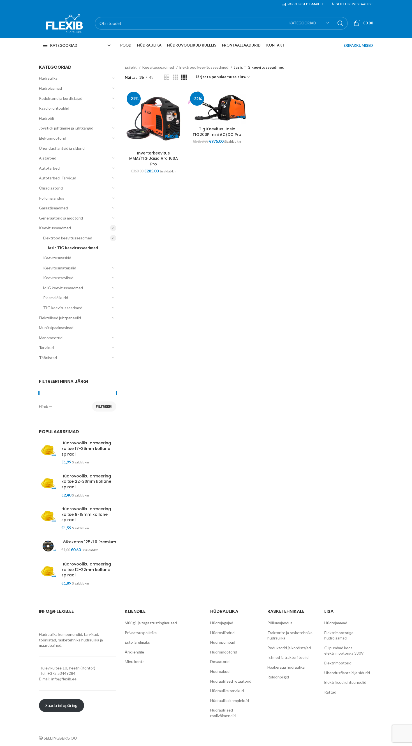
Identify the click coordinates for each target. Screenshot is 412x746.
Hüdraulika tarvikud (227, 690)
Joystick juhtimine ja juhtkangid (66, 128)
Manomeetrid (51, 337)
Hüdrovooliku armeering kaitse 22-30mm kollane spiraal (86, 482)
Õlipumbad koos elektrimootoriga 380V (344, 650)
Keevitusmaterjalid (59, 267)
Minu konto (135, 661)
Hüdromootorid (223, 652)
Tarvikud (46, 347)
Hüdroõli (46, 118)
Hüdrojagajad (221, 622)
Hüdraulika (48, 78)
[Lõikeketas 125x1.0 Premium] (48, 546)
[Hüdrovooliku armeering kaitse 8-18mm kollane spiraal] (48, 518)
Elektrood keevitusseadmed (67, 237)
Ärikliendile (134, 652)
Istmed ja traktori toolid (288, 657)
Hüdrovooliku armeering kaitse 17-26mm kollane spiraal (86, 448)
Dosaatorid (220, 661)
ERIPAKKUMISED (358, 45)
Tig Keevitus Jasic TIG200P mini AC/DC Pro (217, 131)
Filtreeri (104, 406)
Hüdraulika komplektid (229, 700)
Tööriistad (48, 357)
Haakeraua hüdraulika (286, 667)
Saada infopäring (61, 705)
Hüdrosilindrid (222, 632)
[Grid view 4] (184, 77)
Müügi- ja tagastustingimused (151, 622)
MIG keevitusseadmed (63, 287)
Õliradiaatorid (51, 188)
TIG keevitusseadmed (62, 307)
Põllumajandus (51, 198)
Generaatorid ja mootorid (61, 218)
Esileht (131, 67)
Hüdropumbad (222, 642)
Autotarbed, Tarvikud (57, 177)
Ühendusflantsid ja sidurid (62, 148)
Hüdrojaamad (50, 88)
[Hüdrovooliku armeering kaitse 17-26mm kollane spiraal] (48, 452)
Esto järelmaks (137, 642)
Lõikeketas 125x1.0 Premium (88, 542)
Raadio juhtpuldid (54, 108)
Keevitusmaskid (57, 257)
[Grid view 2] (166, 77)
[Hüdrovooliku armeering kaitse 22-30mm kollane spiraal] (48, 486)
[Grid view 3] (175, 77)
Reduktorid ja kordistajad (60, 98)
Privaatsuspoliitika (141, 632)
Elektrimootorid (52, 138)
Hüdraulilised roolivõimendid (223, 713)
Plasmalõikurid (55, 297)
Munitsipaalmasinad (56, 327)
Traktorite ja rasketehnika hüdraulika (290, 635)
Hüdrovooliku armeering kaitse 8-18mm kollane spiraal (86, 514)
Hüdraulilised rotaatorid (230, 681)
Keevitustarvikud (58, 277)
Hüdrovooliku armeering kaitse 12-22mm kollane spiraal (86, 570)
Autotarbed (49, 168)
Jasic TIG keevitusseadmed (72, 247)
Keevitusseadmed (55, 227)
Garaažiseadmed (53, 207)
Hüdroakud (220, 671)
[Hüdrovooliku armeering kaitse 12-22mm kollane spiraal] (48, 574)
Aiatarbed (47, 158)
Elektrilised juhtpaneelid (60, 317)
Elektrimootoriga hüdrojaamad (338, 635)
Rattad (330, 692)
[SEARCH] (340, 23)
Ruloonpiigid (278, 677)
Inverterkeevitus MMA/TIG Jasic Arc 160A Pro (153, 158)
